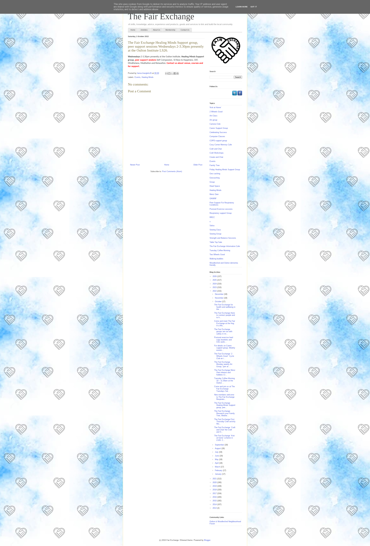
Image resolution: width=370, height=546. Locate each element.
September (220, 445)
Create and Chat (216, 157)
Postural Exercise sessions (221, 209)
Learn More (242, 7)
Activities (144, 30)
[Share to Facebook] (174, 73)
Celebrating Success (218, 132)
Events (137, 77)
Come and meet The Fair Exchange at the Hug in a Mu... (224, 323)
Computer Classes (217, 136)
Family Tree (215, 165)
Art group (213, 120)
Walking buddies (216, 259)
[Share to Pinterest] (177, 73)
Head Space (215, 186)
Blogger (207, 540)
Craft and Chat (216, 149)
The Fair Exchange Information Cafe (225, 246)
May (217, 459)
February (219, 470)
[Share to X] (172, 73)
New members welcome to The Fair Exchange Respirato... (224, 397)
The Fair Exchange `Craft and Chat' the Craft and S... (224, 429)
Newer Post (135, 165)
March (218, 467)
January (218, 474)
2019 (215, 486)
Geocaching (215, 178)
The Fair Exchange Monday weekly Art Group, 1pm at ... (223, 364)
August (218, 448)
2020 (215, 482)
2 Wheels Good (216, 112)
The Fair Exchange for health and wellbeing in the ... (224, 307)
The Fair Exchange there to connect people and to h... (224, 315)
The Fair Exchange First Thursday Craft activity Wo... (224, 421)
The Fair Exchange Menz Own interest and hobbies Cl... (224, 372)
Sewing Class (215, 230)
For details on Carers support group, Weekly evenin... (224, 348)
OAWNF (213, 198)
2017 (215, 493)
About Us (156, 30)
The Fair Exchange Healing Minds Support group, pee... (224, 405)
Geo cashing (215, 173)
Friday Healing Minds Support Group (225, 169)
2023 (215, 287)
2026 (215, 276)
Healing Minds (147, 77)
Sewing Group (215, 234)
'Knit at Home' (215, 107)
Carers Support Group (219, 128)
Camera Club (215, 124)
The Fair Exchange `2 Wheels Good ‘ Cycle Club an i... (224, 356)
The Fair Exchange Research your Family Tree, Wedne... (224, 413)
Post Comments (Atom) (172, 171)
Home (133, 30)
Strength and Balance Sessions (223, 238)
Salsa (212, 225)
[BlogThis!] (169, 73)
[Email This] (166, 73)
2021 (215, 479)
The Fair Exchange (161, 16)
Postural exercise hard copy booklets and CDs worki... (223, 339)
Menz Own (214, 194)
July (217, 452)
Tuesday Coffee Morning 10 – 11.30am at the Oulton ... (224, 380)
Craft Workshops (217, 153)
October (218, 301)
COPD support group (218, 141)
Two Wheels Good (217, 254)
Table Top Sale (216, 242)
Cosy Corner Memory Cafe (221, 145)
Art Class (213, 116)
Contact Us (185, 30)
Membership (170, 30)
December (219, 294)
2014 (215, 504)
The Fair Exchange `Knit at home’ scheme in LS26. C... (224, 438)
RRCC (212, 217)
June (217, 456)
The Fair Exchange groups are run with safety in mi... (223, 331)
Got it (253, 7)
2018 (215, 490)
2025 (215, 280)
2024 (215, 284)
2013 (215, 508)
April (217, 463)
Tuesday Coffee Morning (220, 250)
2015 (215, 501)
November (219, 298)
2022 (215, 291)
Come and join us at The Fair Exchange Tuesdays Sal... (224, 388)
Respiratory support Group (221, 213)
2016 (215, 497)
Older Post (197, 165)
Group (212, 182)
